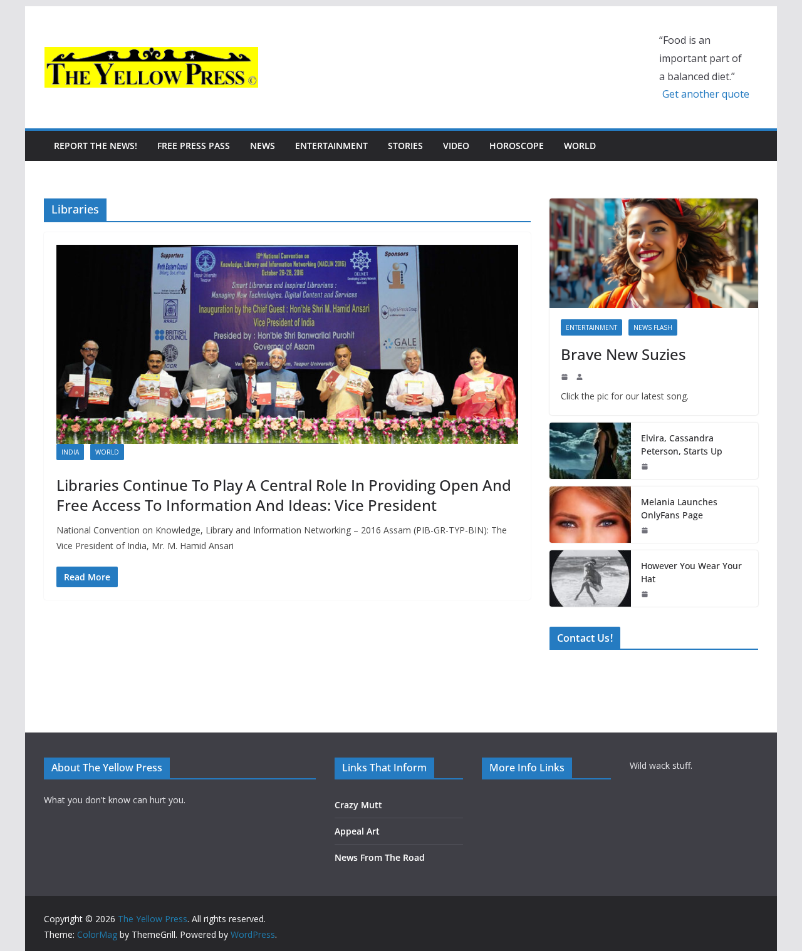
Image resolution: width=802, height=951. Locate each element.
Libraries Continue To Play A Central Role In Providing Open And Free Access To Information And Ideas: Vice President (283, 495)
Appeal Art (357, 831)
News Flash (652, 327)
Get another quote (705, 94)
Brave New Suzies (623, 354)
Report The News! (95, 146)
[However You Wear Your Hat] (590, 578)
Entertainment (331, 146)
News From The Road (380, 857)
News (262, 146)
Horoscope (516, 146)
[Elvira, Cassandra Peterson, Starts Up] (590, 451)
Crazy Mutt (358, 805)
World (580, 146)
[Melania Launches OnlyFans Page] (590, 514)
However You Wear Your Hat (691, 572)
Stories (405, 146)
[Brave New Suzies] (653, 253)
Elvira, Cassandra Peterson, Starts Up (681, 444)
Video (456, 146)
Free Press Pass (193, 146)
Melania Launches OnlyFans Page (679, 508)
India (70, 452)
